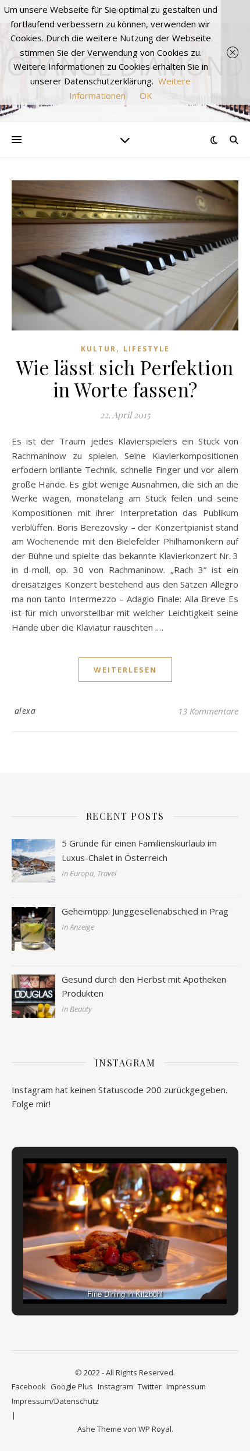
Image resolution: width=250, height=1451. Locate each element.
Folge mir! (31, 1103)
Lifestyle (146, 349)
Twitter (150, 1386)
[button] (98, 1271)
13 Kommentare (208, 711)
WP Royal (155, 1429)
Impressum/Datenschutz (55, 1401)
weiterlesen (125, 669)
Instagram (115, 1386)
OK (146, 95)
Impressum (186, 1386)
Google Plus (72, 1386)
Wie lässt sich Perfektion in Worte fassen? (125, 378)
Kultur (98, 349)
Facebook (29, 1386)
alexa (25, 710)
